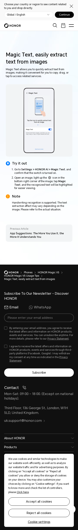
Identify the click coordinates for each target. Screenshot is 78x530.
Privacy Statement (58, 338)
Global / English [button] (16, 14)
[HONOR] (14, 272)
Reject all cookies (39, 513)
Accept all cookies (39, 501)
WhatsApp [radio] (42, 307)
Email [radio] (13, 307)
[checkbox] (39, 333)
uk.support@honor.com (23, 421)
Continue (64, 14)
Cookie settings (39, 522)
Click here (23, 492)
